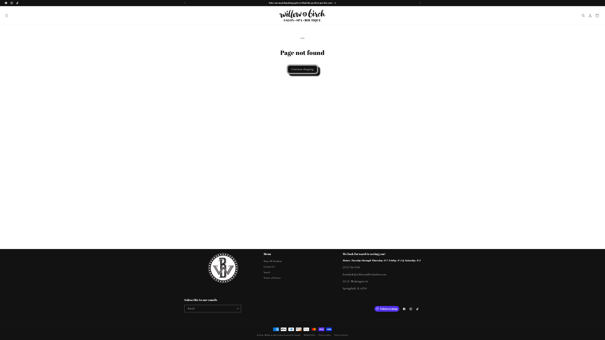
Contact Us (269, 266)
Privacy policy (325, 335)
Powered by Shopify (292, 335)
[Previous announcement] (184, 3)
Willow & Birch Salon (274, 335)
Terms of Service (272, 277)
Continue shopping (302, 69)
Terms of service (341, 335)
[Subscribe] (237, 308)
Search (267, 272)
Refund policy (310, 335)
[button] (6, 15)
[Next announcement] (420, 3)
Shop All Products (273, 261)
